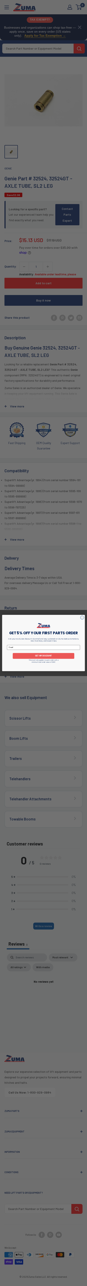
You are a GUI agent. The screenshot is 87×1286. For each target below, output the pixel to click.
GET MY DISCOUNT (43, 656)
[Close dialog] (82, 618)
